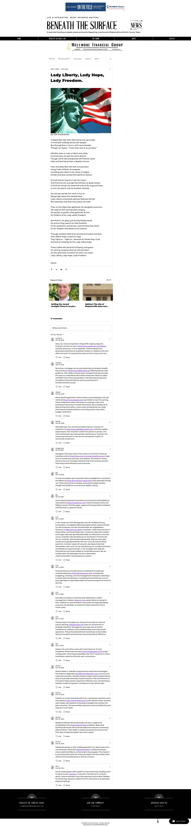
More (96, 59)
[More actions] (110, 69)
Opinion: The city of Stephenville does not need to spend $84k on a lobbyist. (97, 305)
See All (108, 280)
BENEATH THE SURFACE (82, 26)
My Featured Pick (64, 59)
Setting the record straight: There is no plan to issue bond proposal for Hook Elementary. (64, 305)
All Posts (51, 59)
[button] (110, 59)
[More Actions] (110, 339)
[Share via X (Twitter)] (56, 269)
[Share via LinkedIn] (61, 269)
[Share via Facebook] (52, 269)
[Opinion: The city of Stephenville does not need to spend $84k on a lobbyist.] (98, 292)
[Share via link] (66, 269)
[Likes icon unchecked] (56, 357)
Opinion (88, 59)
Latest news (77, 59)
